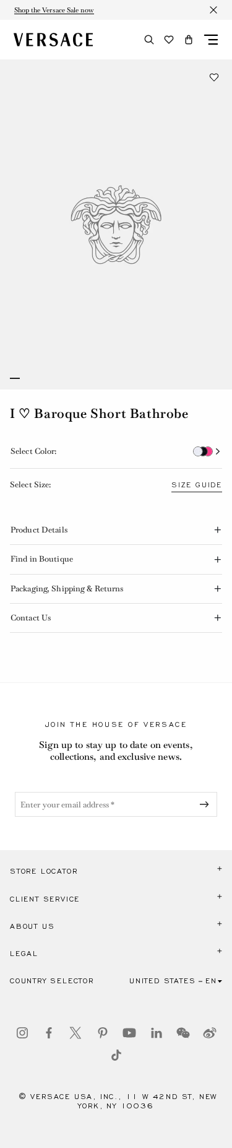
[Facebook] (48, 1032)
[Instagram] (22, 1032)
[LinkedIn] (156, 1032)
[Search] (149, 40)
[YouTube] (129, 1032)
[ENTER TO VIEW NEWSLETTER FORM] (206, 804)
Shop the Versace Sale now (54, 10)
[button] (189, 40)
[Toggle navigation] (211, 39)
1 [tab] (15, 378)
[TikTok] (116, 1055)
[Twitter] (75, 1032)
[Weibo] (209, 1032)
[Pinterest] (102, 1032)
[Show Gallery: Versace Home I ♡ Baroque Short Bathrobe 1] (116, 224)
